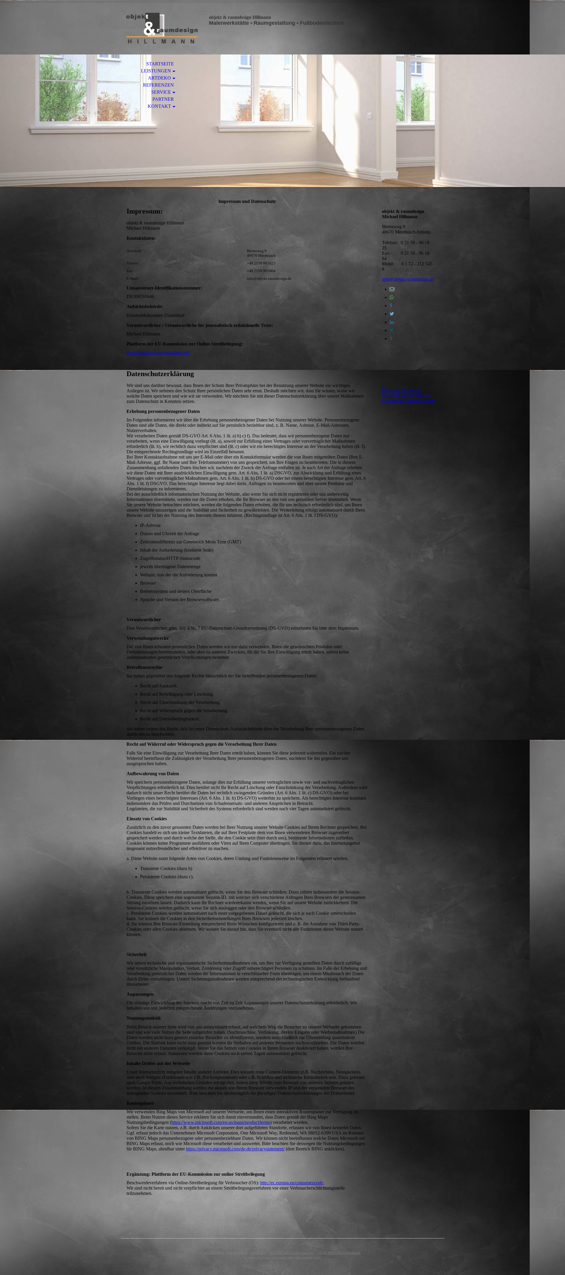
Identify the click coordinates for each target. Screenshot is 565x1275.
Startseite (160, 63)
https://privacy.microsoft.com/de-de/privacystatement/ (235, 1148)
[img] (160, 29)
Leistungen (156, 70)
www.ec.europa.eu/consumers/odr (158, 352)
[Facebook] (391, 305)
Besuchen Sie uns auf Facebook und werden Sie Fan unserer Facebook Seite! (408, 395)
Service (161, 92)
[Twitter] (392, 313)
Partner (163, 99)
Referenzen (158, 84)
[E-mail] (392, 289)
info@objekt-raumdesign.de (408, 279)
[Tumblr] (391, 338)
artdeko (159, 77)
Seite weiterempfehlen (339, 1252)
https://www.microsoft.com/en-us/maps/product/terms (220, 1122)
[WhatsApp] (392, 297)
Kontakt (159, 106)
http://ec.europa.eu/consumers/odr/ (292, 1182)
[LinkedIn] (392, 322)
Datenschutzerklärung (292, 1252)
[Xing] (391, 330)
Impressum (237, 1252)
